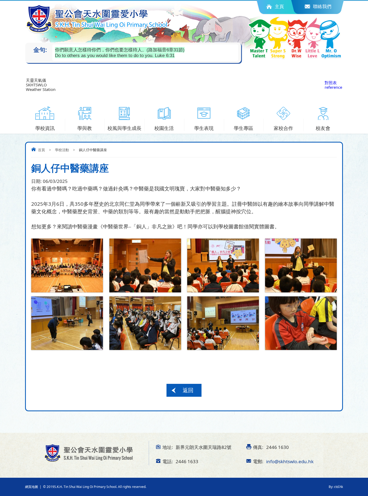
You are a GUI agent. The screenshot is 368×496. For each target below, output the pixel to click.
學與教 (84, 128)
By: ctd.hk (336, 486)
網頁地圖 (31, 486)
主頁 (279, 6)
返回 (188, 390)
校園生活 (164, 128)
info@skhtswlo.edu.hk (290, 461)
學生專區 (243, 128)
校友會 (323, 128)
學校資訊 (45, 128)
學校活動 (62, 149)
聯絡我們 (322, 6)
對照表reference (333, 85)
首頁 (41, 149)
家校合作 (283, 128)
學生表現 (204, 128)
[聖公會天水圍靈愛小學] (97, 18)
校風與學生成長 (124, 128)
